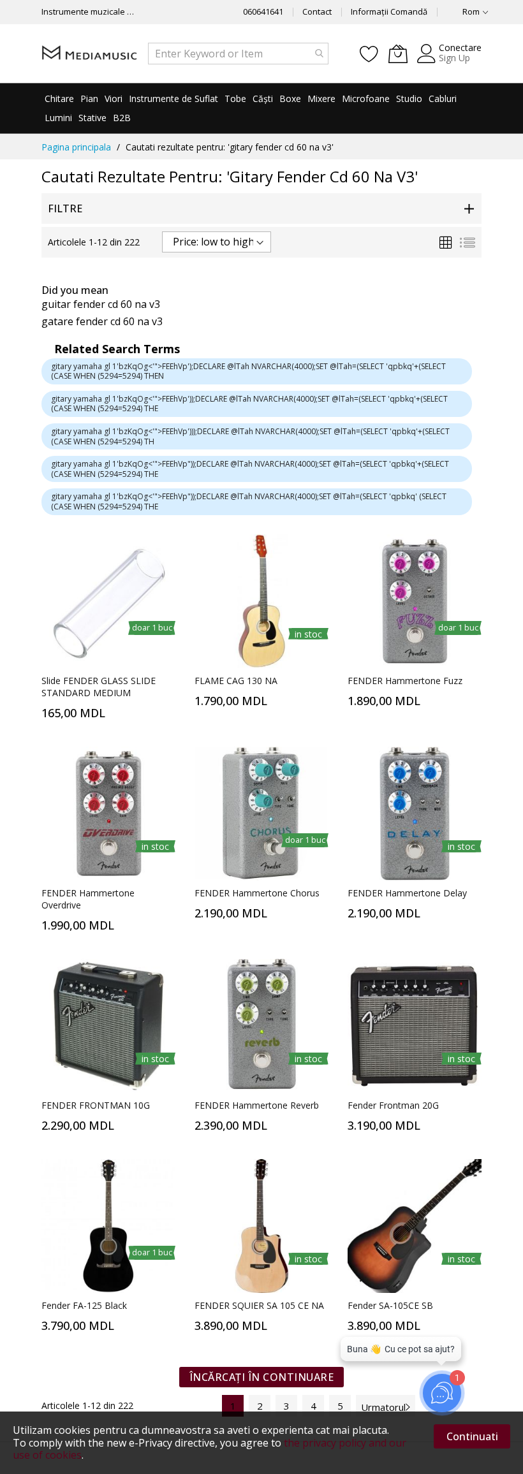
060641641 (263, 11)
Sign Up (454, 58)
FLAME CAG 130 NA (236, 681)
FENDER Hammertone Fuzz (405, 681)
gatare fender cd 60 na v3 (102, 321)
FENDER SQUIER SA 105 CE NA (259, 1305)
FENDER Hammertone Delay (407, 893)
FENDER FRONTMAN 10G (95, 1105)
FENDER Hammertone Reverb (257, 1105)
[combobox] (238, 53)
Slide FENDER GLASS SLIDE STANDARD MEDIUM (98, 687)
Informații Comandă (389, 11)
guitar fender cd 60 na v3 (100, 304)
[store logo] (89, 53)
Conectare (460, 47)
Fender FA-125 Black (84, 1305)
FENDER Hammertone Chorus (257, 893)
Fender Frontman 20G (393, 1105)
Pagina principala (76, 147)
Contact (317, 11)
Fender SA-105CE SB (390, 1305)
